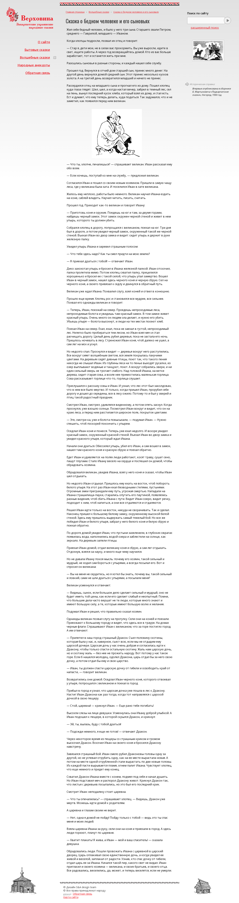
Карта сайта (70, 897)
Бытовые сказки (37, 50)
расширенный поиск (205, 28)
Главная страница (75, 11)
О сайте (44, 42)
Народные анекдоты (33, 65)
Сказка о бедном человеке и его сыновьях (136, 11)
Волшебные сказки (35, 57)
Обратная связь (37, 73)
